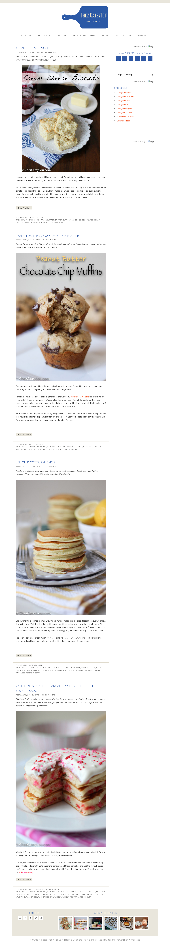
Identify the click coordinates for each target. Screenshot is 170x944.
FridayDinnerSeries (125, 116)
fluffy (55, 223)
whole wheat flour (67, 449)
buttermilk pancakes (70, 668)
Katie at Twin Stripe (80, 396)
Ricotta (36, 673)
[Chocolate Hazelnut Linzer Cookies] (111, 923)
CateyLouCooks (36, 665)
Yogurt (87, 897)
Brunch (51, 447)
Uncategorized (123, 120)
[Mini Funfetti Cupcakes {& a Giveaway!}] (80, 923)
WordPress (134, 940)
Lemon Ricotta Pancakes (35, 462)
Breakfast (49, 220)
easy (48, 223)
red (84, 894)
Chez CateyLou (85, 16)
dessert (87, 447)
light (61, 223)
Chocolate (61, 447)
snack (54, 449)
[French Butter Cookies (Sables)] (95, 923)
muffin (19, 449)
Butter (58, 220)
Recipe (29, 673)
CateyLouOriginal (52, 889)
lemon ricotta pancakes (81, 670)
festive (74, 892)
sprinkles (98, 894)
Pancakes (20, 673)
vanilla (57, 897)
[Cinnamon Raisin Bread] (141, 923)
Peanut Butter (43, 449)
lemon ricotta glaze (58, 670)
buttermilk (68, 220)
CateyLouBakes (36, 217)
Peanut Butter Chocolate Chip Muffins (48, 235)
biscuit (40, 220)
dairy (67, 892)
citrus (84, 668)
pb (34, 449)
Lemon (44, 670)
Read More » (24, 208)
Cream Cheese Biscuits (34, 48)
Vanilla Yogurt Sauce (72, 897)
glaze (99, 668)
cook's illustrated (84, 220)
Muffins (28, 449)
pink (72, 894)
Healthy (37, 894)
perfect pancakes (60, 894)
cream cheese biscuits (34, 223)
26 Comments (50, 52)
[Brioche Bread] (126, 923)
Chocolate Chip (74, 447)
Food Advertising (139, 46)
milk (102, 447)
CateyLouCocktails (125, 96)
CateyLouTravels (124, 112)
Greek (29, 894)
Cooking (60, 892)
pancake (98, 670)
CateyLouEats (123, 104)
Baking (32, 220)
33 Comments (49, 467)
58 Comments (48, 695)
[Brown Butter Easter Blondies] (65, 923)
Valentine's (31, 897)
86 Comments (49, 240)
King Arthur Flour (31, 670)
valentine (20, 897)
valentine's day (45, 897)
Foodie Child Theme (58, 940)
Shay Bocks (76, 940)
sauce (89, 894)
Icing (18, 670)
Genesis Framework (105, 940)
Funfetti (91, 892)
